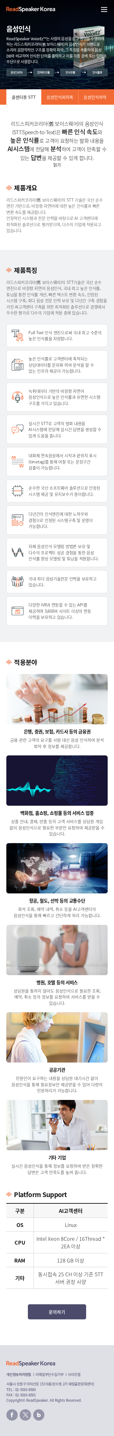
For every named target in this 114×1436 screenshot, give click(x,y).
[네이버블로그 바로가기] (39, 1415)
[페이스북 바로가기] (12, 1415)
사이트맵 (74, 1374)
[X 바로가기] (25, 1415)
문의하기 (57, 1312)
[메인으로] (30, 9)
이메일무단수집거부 (49, 1374)
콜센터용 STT (24, 97)
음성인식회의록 (60, 97)
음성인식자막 (95, 97)
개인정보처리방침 (18, 1374)
